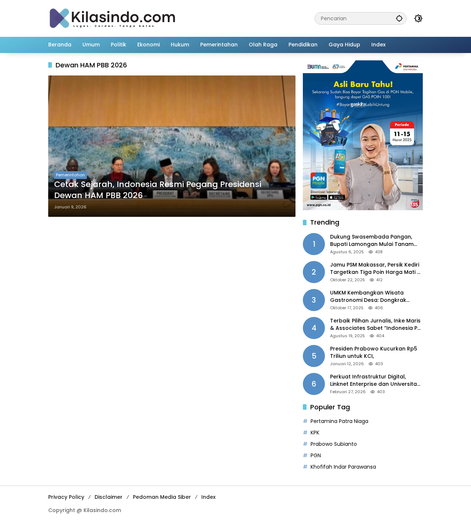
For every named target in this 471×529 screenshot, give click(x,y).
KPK (315, 432)
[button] (399, 18)
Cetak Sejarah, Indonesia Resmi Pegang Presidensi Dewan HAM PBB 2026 (157, 190)
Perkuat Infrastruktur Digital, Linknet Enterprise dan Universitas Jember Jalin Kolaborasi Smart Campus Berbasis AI (375, 380)
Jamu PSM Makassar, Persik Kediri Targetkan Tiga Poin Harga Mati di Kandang (376, 268)
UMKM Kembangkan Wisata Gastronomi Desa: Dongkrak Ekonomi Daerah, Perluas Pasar (371, 296)
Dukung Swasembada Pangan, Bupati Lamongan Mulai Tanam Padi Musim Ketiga (372, 240)
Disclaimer (109, 497)
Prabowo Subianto (334, 444)
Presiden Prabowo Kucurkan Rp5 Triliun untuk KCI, (373, 352)
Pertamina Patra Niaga (339, 421)
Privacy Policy (66, 497)
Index (208, 497)
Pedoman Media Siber (162, 497)
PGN (316, 455)
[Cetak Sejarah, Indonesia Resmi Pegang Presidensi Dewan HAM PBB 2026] (171, 146)
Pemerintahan (70, 175)
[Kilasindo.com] (112, 18)
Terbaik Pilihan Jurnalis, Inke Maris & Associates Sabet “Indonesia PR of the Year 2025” (375, 324)
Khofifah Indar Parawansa (343, 466)
